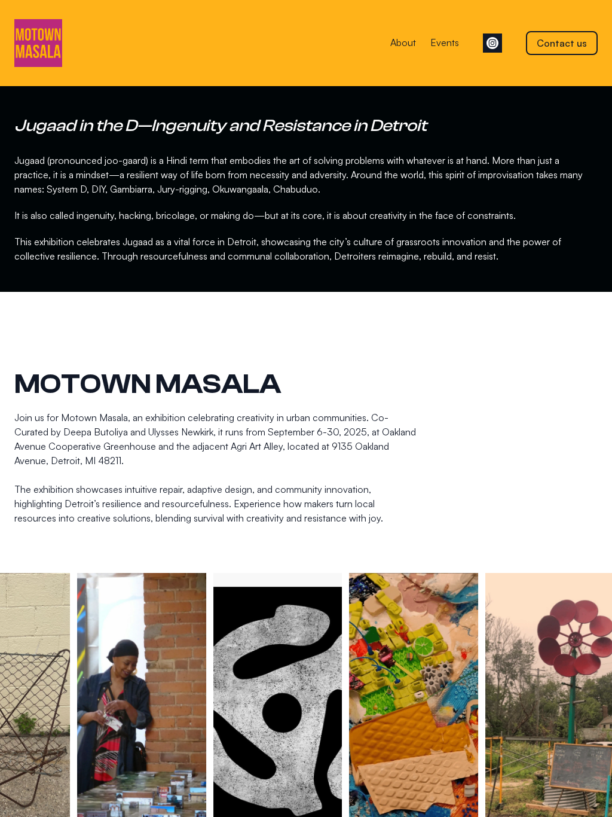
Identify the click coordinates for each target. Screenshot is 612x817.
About (403, 42)
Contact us (562, 43)
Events (444, 42)
